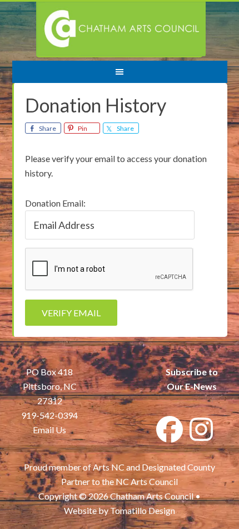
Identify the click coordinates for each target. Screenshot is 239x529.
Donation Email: (55, 203)
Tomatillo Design (142, 510)
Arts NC (109, 467)
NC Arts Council (147, 481)
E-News (200, 386)
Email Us (49, 429)
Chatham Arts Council (121, 29)
